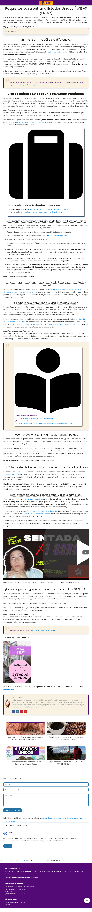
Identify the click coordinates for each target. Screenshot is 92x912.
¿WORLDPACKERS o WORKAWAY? (15, 894)
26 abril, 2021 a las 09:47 (16, 835)
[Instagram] (17, 711)
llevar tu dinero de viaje (28, 421)
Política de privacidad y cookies (15, 902)
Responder (8, 846)
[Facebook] (13, 711)
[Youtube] (25, 711)
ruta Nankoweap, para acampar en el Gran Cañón (41, 212)
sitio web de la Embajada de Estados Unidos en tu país (27, 122)
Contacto (8, 905)
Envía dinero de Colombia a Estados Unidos (19, 887)
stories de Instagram (35, 499)
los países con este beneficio (57, 52)
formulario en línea (11, 474)
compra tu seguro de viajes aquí (25, 85)
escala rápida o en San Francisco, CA (49, 209)
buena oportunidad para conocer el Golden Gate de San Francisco (53, 324)
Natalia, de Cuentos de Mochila (37, 514)
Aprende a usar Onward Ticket (15, 889)
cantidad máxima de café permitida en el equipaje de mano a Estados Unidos (47, 423)
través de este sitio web (57, 236)
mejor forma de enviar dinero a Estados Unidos (37, 418)
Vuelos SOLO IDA (10, 891)
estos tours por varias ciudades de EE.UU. (44, 630)
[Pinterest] (21, 711)
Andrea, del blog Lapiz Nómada (44, 511)
